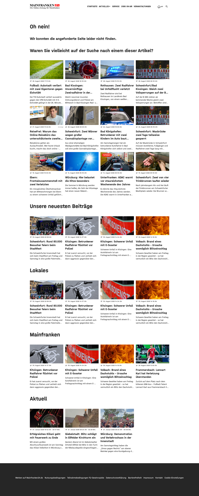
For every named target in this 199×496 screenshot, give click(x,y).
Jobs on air (126, 6)
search (166, 6)
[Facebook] (92, 470)
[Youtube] (107, 470)
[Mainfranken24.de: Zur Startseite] (45, 6)
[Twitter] (99, 470)
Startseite (92, 6)
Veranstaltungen (142, 6)
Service (115, 6)
